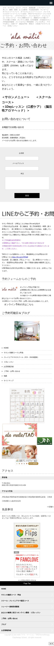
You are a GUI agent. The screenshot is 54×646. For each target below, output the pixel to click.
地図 (5, 376)
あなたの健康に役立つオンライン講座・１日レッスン (20, 612)
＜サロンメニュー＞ (16, 97)
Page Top (27, 583)
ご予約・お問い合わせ (12, 371)
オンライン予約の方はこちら (19, 304)
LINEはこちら (7, 257)
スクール (45, 97)
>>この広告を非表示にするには (27, 580)
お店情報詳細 (9, 367)
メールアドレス (18, 163)
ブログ (3, 624)
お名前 (21, 153)
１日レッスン (9, 362)
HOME (6, 348)
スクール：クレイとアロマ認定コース (15, 601)
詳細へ (51, 507)
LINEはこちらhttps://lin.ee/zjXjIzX (27, 224)
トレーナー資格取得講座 (10, 607)
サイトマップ (9, 380)
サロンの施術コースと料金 (13, 353)
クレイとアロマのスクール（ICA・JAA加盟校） (21, 357)
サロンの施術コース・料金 (11, 595)
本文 (22, 173)
